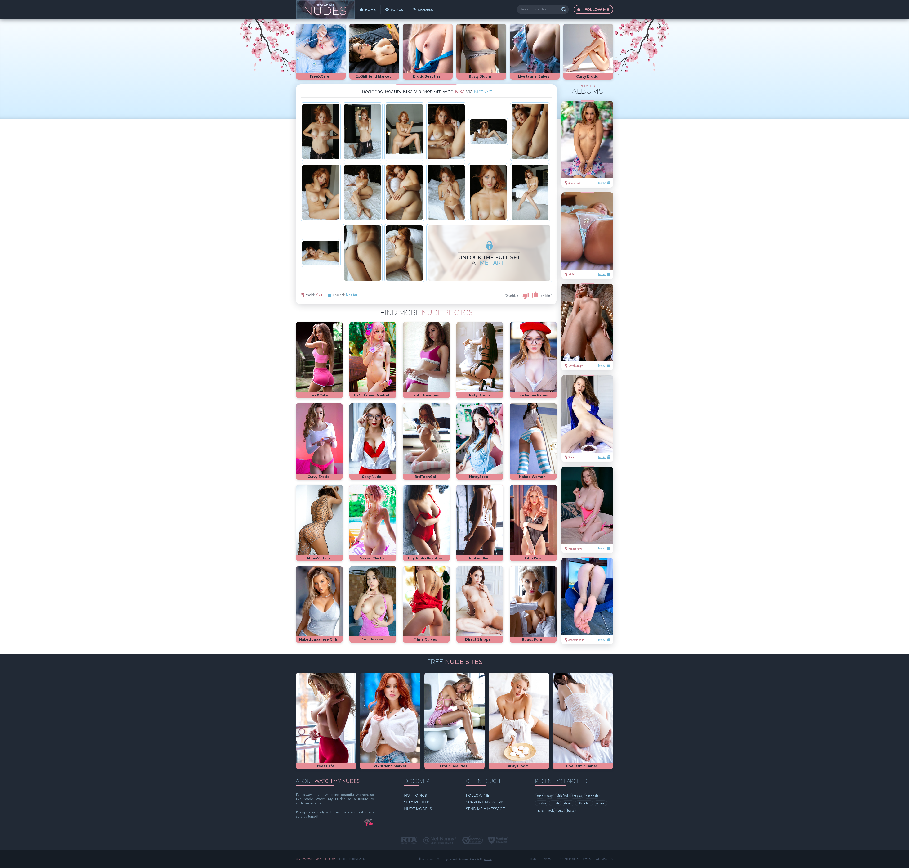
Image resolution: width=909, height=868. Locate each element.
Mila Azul (562, 795)
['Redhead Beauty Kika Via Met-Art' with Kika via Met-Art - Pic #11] (488, 192)
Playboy (542, 803)
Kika (460, 91)
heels (551, 810)
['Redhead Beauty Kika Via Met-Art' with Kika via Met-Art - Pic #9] (404, 192)
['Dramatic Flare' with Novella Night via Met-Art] (587, 322)
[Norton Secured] (472, 840)
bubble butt (584, 803)
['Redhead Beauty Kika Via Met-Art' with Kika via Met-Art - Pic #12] (530, 192)
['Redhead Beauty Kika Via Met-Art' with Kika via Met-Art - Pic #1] (321, 131)
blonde (555, 803)
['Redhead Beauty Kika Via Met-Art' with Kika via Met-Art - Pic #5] (488, 131)
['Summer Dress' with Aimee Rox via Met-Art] (587, 139)
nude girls (592, 795)
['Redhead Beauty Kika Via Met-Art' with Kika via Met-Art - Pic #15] (404, 253)
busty (570, 810)
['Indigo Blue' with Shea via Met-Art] (587, 414)
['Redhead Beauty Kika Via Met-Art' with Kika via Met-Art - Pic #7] (321, 192)
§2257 (487, 859)
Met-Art (483, 91)
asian (540, 795)
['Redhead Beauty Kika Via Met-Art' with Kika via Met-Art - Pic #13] (321, 253)
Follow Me (596, 9)
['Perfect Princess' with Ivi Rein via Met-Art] (587, 231)
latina (540, 810)
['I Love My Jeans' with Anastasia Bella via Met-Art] (587, 596)
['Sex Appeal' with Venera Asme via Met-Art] (587, 505)
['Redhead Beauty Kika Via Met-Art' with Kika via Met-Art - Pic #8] (363, 192)
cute (560, 810)
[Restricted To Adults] (409, 841)
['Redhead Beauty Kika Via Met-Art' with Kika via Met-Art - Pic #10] (446, 192)
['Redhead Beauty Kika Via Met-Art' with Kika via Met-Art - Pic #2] (363, 131)
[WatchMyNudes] (325, 9)
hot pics (577, 795)
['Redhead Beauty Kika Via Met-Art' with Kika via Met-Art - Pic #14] (363, 253)
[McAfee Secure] (498, 841)
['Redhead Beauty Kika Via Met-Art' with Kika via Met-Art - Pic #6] (530, 131)
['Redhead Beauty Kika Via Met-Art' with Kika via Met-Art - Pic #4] (446, 131)
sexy (550, 795)
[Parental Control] (439, 841)
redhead (600, 803)
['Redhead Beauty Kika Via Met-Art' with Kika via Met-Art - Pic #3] (404, 131)
